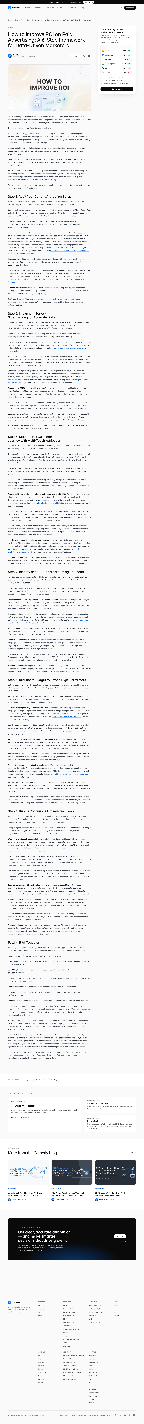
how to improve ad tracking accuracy (69, 348)
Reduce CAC (92, 1315)
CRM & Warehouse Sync (71, 1329)
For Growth (92, 1319)
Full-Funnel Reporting (95, 1312)
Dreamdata (92, 1359)
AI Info (40, 1382)
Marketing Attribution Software (74, 1355)
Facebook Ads (40, 1080)
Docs (115, 1305)
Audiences (67, 1346)
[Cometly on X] (120, 1415)
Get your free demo (65, 1055)
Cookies (80, 1415)
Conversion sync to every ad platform (115, 83)
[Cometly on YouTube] (125, 1415)
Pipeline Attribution (94, 1305)
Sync (40, 1312)
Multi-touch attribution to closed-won (115, 78)
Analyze (41, 1309)
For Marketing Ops (94, 1322)
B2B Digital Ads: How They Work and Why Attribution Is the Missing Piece (67, 1194)
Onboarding (42, 1372)
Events (65, 1332)
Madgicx (91, 1403)
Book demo (130, 8)
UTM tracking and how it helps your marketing (69, 250)
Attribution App (93, 1376)
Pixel (65, 1305)
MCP (65, 1319)
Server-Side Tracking (70, 1309)
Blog (16, 20)
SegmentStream (94, 1386)
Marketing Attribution (70, 1376)
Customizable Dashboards (72, 1339)
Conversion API (68, 1315)
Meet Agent (87, 2)
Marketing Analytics (70, 1379)
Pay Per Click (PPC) (70, 1359)
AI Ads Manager (69, 1322)
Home (10, 20)
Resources (60, 8)
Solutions (38, 8)
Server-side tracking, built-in (112, 80)
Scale (40, 1315)
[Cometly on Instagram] (129, 1415)
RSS (115, 1312)
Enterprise (72, 8)
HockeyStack (93, 1362)
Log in (120, 8)
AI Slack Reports (69, 1362)
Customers (50, 8)
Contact (41, 1379)
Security (116, 1315)
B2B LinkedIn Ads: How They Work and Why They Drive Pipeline (110, 1194)
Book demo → (121, 1242)
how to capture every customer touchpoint (66, 486)
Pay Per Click (25, 20)
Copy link (76, 56)
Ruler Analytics (93, 1372)
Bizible (90, 1382)
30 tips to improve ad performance (66, 716)
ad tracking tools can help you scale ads (71, 774)
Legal (61, 1415)
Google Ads (28, 1080)
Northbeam (92, 1399)
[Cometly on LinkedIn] (115, 1415)
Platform (28, 8)
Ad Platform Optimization (97, 1309)
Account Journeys (69, 1336)
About (40, 1355)
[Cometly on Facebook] (134, 1415)
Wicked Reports (93, 1393)
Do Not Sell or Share (91, 1415)
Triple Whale (92, 1396)
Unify (40, 1305)
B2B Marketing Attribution (72, 1372)
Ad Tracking (53, 1080)
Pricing (81, 8)
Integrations (42, 1362)
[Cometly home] (14, 7)
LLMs (108, 1415)
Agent (65, 1342)
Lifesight (91, 1369)
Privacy (73, 1415)
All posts (132, 1153)
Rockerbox (92, 1355)
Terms (67, 1415)
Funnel (90, 1366)
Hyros (90, 1379)
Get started (117, 89)
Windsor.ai (92, 1389)
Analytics (66, 1326)
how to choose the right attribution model (55, 503)
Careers (41, 1376)
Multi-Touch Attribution (71, 1312)
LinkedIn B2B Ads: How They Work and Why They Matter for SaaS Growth (25, 1194)
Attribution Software (70, 1366)
